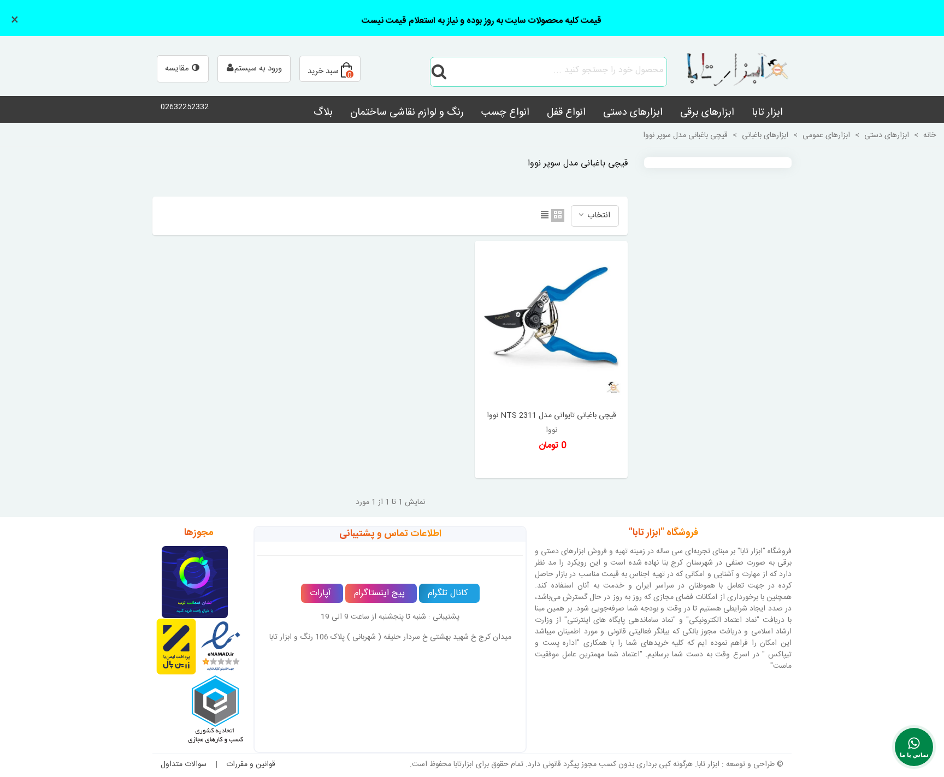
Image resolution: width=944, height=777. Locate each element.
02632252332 (185, 107)
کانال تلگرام (448, 593)
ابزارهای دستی (633, 112)
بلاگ (323, 112)
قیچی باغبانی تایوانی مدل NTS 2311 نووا (551, 416)
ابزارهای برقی (707, 112)
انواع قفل (566, 112)
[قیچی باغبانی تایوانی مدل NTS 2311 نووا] (551, 324)
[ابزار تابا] (731, 71)
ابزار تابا (767, 112)
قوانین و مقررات (250, 764)
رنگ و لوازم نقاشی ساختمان (407, 112)
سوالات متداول (183, 764)
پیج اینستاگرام (379, 593)
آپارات (320, 593)
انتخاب (597, 215)
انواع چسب (505, 112)
